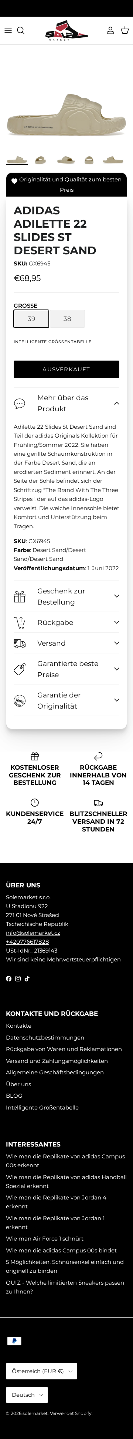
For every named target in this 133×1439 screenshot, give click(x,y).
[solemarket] (66, 30)
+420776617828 (27, 941)
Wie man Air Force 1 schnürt (44, 1238)
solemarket (35, 1413)
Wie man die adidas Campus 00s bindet (61, 1250)
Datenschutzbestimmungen (45, 1037)
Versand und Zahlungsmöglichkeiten (57, 1060)
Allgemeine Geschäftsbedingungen (55, 1072)
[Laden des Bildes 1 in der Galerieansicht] (66, 97)
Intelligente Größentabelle (53, 341)
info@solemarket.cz (33, 932)
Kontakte (18, 1025)
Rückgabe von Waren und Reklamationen (64, 1049)
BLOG (14, 1095)
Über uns (18, 1084)
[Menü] (8, 30)
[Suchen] (24, 30)
